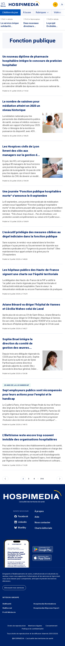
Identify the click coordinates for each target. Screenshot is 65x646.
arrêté (55, 80)
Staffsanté (6, 604)
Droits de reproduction (17, 626)
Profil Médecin (9, 612)
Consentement (51, 626)
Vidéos (57, 12)
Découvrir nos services (14, 588)
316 (42, 479)
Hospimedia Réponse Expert (46, 608)
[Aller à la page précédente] (5, 478)
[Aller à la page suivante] (60, 478)
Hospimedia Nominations (44, 604)
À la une (27, 12)
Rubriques (41, 12)
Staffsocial (7, 608)
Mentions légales (35, 626)
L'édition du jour (10, 12)
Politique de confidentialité (32, 629)
